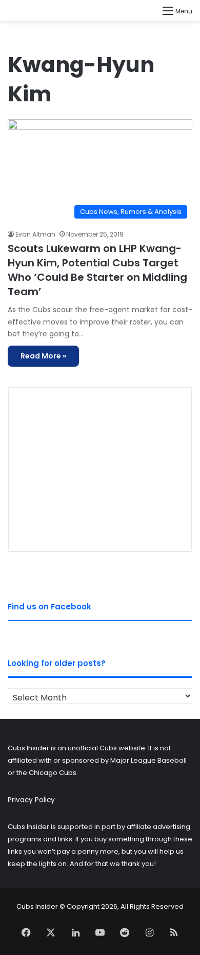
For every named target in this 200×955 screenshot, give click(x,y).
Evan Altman (35, 234)
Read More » (43, 356)
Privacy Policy (31, 800)
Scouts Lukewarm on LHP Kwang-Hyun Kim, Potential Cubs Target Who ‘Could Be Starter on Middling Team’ (97, 270)
